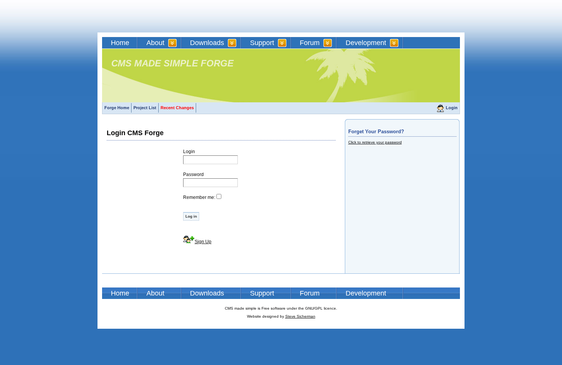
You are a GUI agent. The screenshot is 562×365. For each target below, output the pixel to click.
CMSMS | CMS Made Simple (156, 16)
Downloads (207, 43)
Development (366, 43)
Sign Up (203, 241)
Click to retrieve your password (375, 142)
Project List (144, 107)
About (155, 43)
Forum (310, 43)
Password (193, 174)
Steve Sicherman (300, 316)
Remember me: (199, 197)
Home (120, 43)
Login (452, 107)
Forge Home (116, 107)
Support (262, 43)
